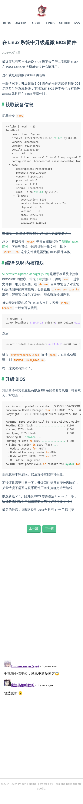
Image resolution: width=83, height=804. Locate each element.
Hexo (57, 784)
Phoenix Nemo (27, 784)
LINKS (50, 23)
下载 (39, 279)
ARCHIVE (21, 23)
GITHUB (64, 23)
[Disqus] (41, 599)
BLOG (7, 23)
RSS (77, 23)
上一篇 (33, 528)
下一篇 (49, 528)
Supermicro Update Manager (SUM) (25, 274)
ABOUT (37, 23)
